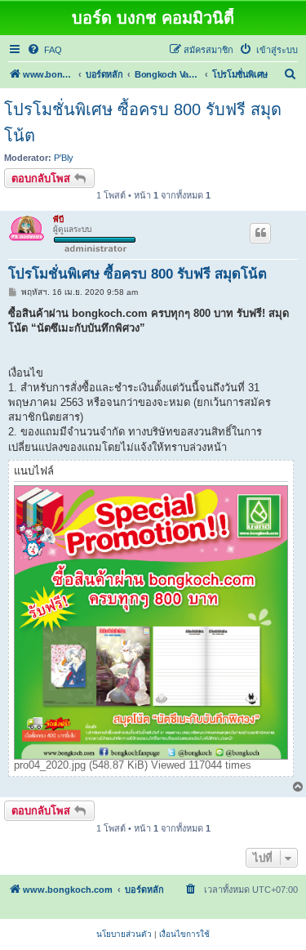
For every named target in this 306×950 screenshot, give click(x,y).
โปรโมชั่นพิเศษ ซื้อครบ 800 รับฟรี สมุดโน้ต (143, 122)
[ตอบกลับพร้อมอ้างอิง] (260, 233)
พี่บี (58, 219)
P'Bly (63, 158)
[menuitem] (44, 50)
